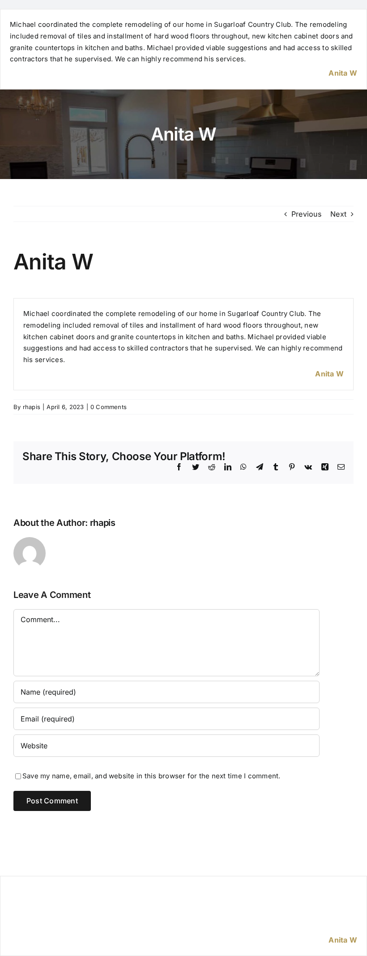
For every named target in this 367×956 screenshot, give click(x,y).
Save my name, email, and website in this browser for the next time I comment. (151, 776)
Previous (306, 213)
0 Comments (108, 406)
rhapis (31, 406)
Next (338, 213)
